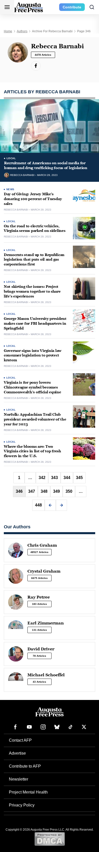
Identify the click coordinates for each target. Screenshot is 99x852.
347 (31, 491)
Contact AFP (20, 740)
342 (42, 477)
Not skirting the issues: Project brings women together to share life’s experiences (32, 291)
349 (56, 491)
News (10, 189)
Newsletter (18, 779)
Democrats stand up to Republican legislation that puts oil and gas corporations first (34, 259)
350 (68, 491)
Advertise (17, 753)
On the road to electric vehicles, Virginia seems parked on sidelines (34, 228)
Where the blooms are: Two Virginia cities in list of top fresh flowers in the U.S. (32, 451)
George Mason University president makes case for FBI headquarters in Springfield (35, 323)
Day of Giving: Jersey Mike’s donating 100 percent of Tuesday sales (33, 199)
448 (38, 505)
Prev (50, 505)
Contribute (72, 7)
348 (44, 491)
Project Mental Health (28, 792)
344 (66, 477)
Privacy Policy (22, 805)
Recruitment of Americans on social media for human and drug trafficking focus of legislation (45, 165)
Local (11, 158)
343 (54, 477)
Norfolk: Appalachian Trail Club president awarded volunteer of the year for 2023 (35, 419)
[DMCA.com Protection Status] (49, 839)
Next (61, 505)
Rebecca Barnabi (22, 175)
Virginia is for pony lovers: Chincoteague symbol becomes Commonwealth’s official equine (32, 387)
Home (8, 31)
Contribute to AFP (25, 766)
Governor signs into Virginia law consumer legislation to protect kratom (32, 355)
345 (79, 477)
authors (22, 31)
